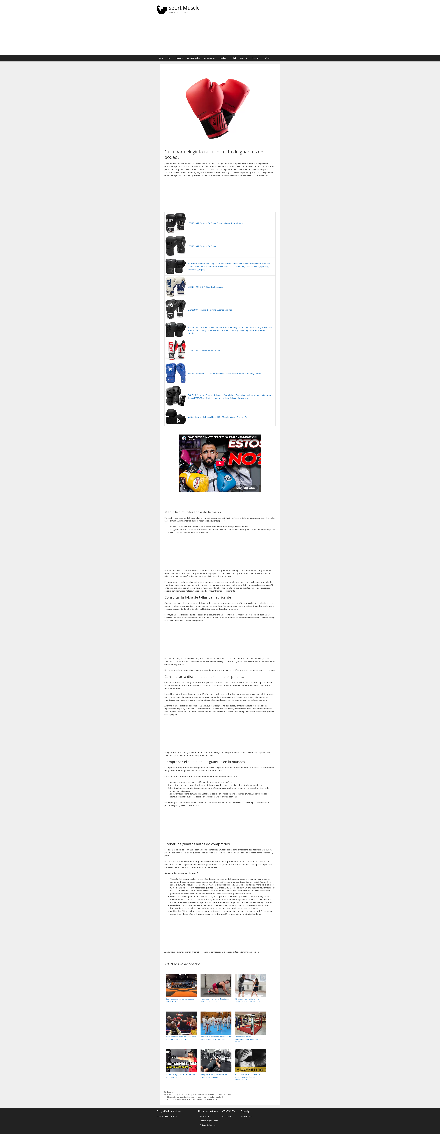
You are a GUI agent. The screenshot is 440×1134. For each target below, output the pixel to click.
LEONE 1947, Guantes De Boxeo (202, 246)
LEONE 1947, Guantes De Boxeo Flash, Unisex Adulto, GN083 (215, 223)
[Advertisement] (220, 36)
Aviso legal (204, 1116)
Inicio (161, 58)
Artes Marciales (193, 58)
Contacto (255, 58)
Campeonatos (209, 58)
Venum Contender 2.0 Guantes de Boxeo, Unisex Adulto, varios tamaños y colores (224, 373)
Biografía (243, 58)
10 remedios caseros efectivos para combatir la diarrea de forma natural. (195, 1097)
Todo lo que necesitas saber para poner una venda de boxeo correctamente (248, 1077)
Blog (169, 58)
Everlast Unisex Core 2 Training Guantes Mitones (210, 309)
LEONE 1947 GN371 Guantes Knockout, (205, 287)
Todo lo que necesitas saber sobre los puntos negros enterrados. (192, 1099)
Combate (223, 58)
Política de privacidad (209, 1120)
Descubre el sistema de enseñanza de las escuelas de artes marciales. (216, 1037)
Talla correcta (228, 1094)
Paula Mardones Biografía (167, 1116)
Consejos (176, 1094)
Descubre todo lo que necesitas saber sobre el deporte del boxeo (181, 1037)
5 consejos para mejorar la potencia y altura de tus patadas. (215, 1000)
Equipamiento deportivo (197, 1094)
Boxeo (169, 1094)
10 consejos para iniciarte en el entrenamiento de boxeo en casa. (248, 1000)
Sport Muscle (184, 7)
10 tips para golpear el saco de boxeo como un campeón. (181, 1075)
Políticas (267, 58)
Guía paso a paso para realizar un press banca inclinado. (214, 1075)
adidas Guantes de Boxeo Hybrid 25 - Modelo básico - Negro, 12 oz (218, 417)
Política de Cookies (208, 1125)
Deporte (179, 58)
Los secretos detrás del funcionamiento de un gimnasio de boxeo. (248, 1039)
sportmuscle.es (246, 1116)
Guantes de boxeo (215, 1094)
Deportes (170, 1092)
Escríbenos (226, 1116)
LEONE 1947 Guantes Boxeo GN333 (204, 350)
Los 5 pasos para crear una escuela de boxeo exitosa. (181, 1000)
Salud (234, 58)
